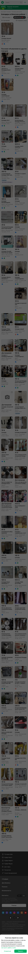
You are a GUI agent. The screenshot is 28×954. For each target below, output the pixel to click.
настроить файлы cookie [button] (8, 948)
